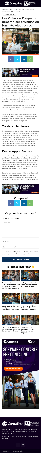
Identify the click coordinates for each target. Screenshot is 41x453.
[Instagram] (23, 445)
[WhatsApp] (30, 59)
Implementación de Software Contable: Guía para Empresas (28, 308)
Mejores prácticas (7, 279)
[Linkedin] (24, 59)
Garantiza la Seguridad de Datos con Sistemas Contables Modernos (11, 329)
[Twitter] (17, 59)
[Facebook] (11, 59)
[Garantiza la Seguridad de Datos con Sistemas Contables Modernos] (11, 320)
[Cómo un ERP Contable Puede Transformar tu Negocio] (30, 320)
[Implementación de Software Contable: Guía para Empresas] (30, 298)
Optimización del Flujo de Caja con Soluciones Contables (10, 308)
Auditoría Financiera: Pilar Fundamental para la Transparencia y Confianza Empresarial (11, 285)
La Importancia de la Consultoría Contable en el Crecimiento (29, 284)
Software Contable (7, 9)
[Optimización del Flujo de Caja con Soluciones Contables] (11, 298)
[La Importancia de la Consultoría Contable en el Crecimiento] (30, 275)
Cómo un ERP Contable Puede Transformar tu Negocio (27, 330)
